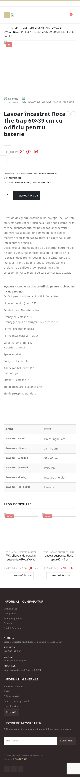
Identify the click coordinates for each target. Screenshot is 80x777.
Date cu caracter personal (16, 701)
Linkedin (20, 769)
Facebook (7, 769)
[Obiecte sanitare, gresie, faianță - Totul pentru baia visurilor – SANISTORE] (21, 14)
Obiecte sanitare (41, 182)
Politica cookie (11, 696)
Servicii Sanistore (12, 628)
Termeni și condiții (13, 686)
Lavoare (26, 182)
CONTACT (11, 712)
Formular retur (11, 706)
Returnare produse (13, 618)
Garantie (8, 623)
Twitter (14, 769)
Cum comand (10, 608)
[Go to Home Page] (5, 28)
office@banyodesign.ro (15, 660)
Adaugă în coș (28, 195)
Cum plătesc (10, 613)
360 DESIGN (21, 759)
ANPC (7, 691)
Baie (17, 182)
